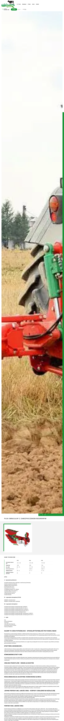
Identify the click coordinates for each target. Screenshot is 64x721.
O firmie (29, 4)
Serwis (33, 4)
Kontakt (37, 4)
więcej (54, 543)
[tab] (54, 13)
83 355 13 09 (6, 9)
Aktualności (24, 4)
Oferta (19, 4)
